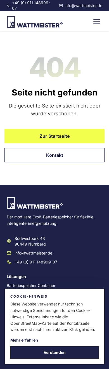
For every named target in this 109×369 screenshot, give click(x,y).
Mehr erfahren (24, 340)
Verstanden (55, 352)
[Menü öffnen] (96, 21)
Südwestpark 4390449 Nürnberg (30, 241)
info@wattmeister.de (83, 5)
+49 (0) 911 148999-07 (31, 5)
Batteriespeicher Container (31, 285)
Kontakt (54, 155)
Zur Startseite (54, 136)
